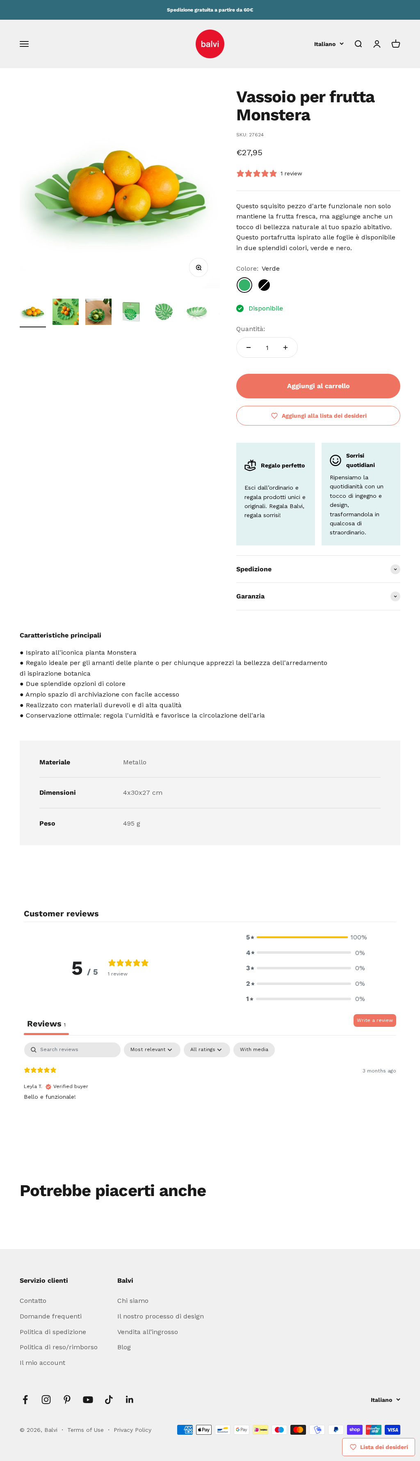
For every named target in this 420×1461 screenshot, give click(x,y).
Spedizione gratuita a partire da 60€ (210, 10)
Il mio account (42, 1363)
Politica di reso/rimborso (59, 1347)
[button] (305, 937)
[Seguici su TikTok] (108, 1399)
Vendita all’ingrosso (147, 1332)
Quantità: (250, 329)
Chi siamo (132, 1301)
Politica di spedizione (53, 1332)
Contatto (33, 1301)
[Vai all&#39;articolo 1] (33, 313)
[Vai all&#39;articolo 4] (131, 313)
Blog (124, 1347)
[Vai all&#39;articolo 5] (164, 313)
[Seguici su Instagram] (46, 1399)
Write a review (375, 1020)
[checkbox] (254, 1049)
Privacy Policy (132, 1429)
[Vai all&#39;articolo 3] (98, 313)
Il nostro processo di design (160, 1316)
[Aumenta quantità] (285, 347)
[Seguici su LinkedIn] (129, 1399)
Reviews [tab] (46, 1023)
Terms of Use (86, 1429)
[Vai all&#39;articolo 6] (197, 313)
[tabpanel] (210, 1095)
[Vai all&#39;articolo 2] (65, 313)
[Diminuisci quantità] (248, 347)
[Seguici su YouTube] (88, 1399)
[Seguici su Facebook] (25, 1399)
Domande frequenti (51, 1316)
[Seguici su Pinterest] (67, 1399)
